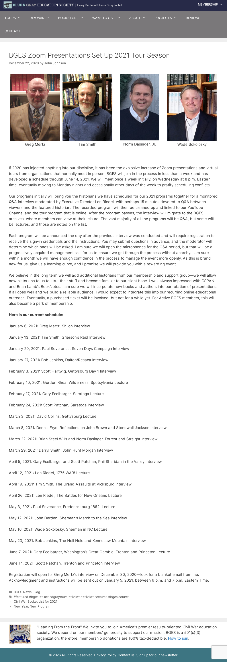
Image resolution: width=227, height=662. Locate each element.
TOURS (10, 18)
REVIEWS (193, 18)
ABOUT (135, 18)
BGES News (23, 592)
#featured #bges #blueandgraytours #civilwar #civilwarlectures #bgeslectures (71, 597)
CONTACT (12, 31)
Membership (208, 4)
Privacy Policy (105, 655)
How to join (178, 638)
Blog (36, 592)
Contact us (126, 655)
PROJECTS (163, 18)
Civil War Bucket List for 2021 (35, 601)
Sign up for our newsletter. (157, 655)
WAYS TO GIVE (103, 18)
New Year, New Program (32, 606)
